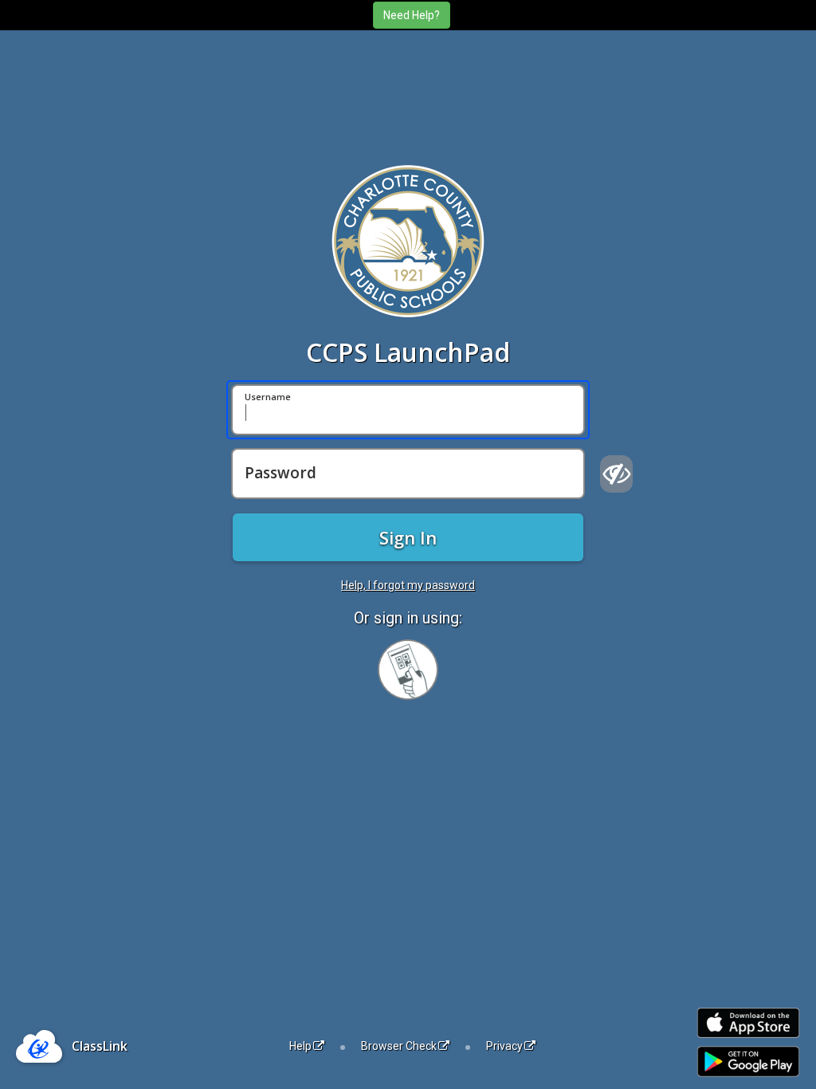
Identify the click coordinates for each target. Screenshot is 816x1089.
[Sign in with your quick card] (408, 669)
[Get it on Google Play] (748, 1061)
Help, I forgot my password (408, 585)
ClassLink (100, 1046)
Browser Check (399, 1046)
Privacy (504, 1046)
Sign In (408, 537)
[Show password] (616, 473)
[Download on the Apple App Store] (748, 1023)
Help (300, 1046)
